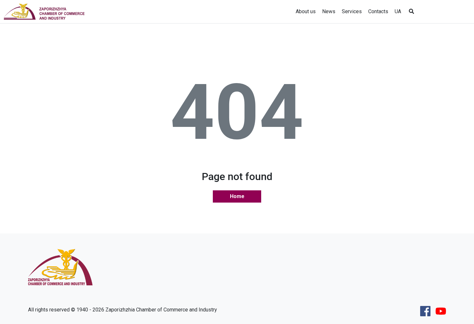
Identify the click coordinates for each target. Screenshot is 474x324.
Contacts (378, 11)
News (328, 11)
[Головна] (47, 12)
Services (352, 11)
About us (306, 11)
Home (237, 196)
